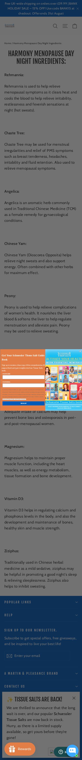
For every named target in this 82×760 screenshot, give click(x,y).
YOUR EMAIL (6, 382)
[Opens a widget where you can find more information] (66, 752)
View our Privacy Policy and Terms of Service (14, 399)
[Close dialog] (80, 351)
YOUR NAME (6, 374)
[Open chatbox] (72, 751)
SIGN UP (23, 403)
